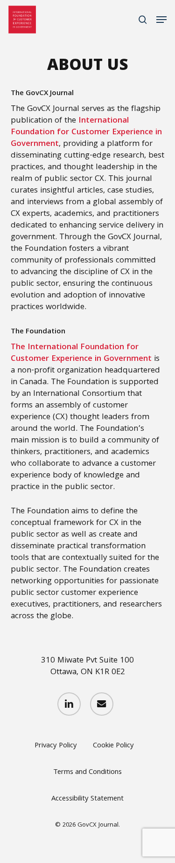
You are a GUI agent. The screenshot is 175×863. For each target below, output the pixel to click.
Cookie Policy (113, 746)
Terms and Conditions (87, 773)
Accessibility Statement (87, 799)
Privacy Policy (56, 746)
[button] (161, 19)
